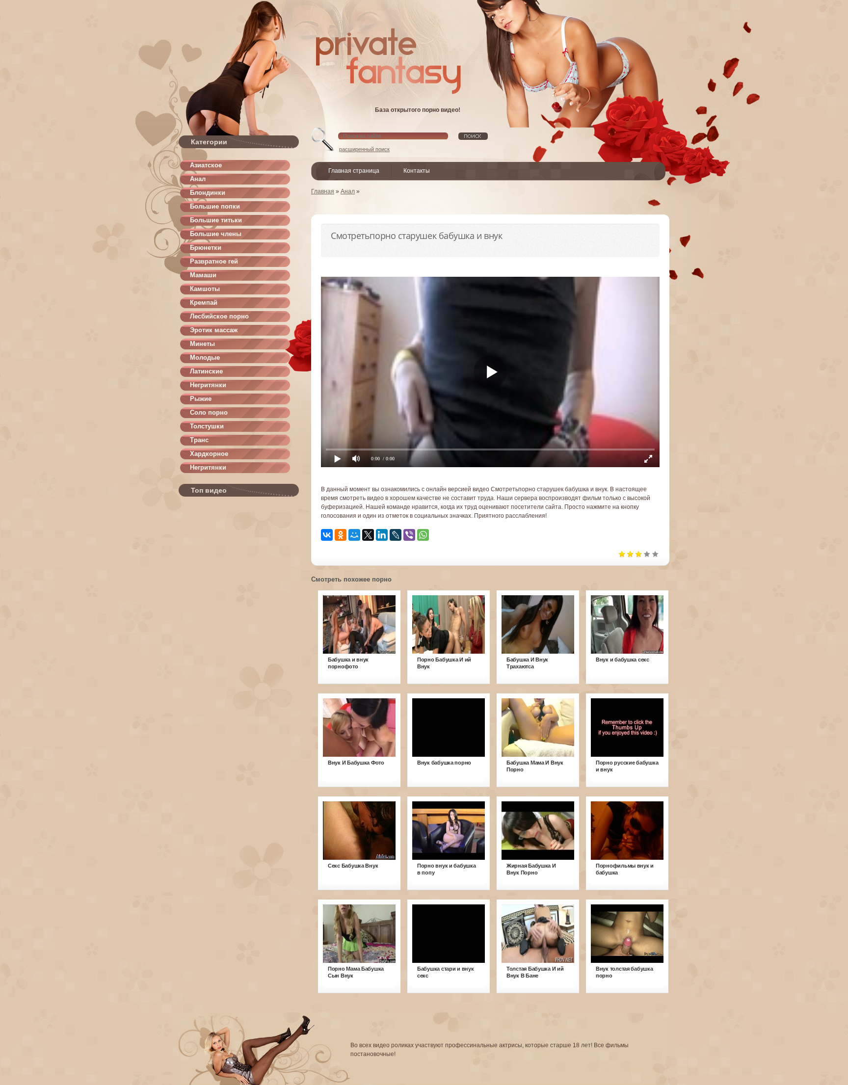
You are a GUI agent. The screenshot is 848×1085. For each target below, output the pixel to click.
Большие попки (215, 206)
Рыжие (201, 398)
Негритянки (208, 385)
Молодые (205, 357)
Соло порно (209, 412)
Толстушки (207, 426)
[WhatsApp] (423, 535)
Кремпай (203, 302)
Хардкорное (209, 453)
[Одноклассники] (340, 535)
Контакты (416, 170)
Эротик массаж (214, 330)
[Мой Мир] (354, 535)
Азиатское (206, 165)
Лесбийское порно (219, 316)
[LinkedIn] (382, 535)
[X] (368, 535)
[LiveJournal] (395, 535)
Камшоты (205, 288)
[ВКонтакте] (327, 535)
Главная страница (353, 170)
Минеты (202, 343)
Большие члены (215, 234)
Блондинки (207, 192)
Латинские (206, 371)
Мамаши (203, 275)
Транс (199, 440)
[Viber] (409, 535)
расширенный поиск (364, 149)
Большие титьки (216, 220)
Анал (198, 179)
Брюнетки (205, 247)
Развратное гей (214, 261)
